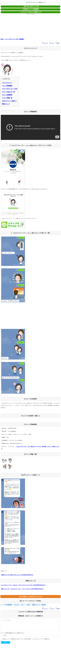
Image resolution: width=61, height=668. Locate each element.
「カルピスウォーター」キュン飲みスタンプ (35, 2)
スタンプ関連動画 (7, 85)
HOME (2, 39)
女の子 (28, 604)
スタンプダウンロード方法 (9, 88)
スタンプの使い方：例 (8, 91)
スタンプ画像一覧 (7, 98)
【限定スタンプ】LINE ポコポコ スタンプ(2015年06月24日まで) (17, 574)
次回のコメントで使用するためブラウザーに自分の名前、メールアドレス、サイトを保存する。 (27, 639)
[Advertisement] (30, 26)
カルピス (16, 604)
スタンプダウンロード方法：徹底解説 (14, 39)
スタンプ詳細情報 (7, 94)
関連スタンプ (6, 104)
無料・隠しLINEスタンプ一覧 (30, 6)
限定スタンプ (36, 604)
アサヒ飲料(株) (8, 604)
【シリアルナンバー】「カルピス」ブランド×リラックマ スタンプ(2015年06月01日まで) (23, 585)
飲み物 (43, 604)
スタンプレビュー (7, 82)
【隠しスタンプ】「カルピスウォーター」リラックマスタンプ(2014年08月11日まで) (22, 589)
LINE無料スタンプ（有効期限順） (30, 9)
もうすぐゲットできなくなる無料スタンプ (30, 12)
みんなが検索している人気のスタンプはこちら (30, 596)
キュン (23, 604)
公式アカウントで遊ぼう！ (9, 101)
